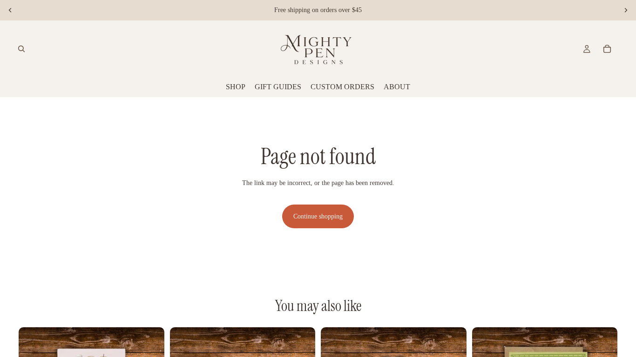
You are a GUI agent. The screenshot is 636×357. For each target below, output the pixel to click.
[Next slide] (626, 10)
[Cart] (607, 49)
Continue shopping (318, 216)
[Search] (21, 49)
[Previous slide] (10, 10)
